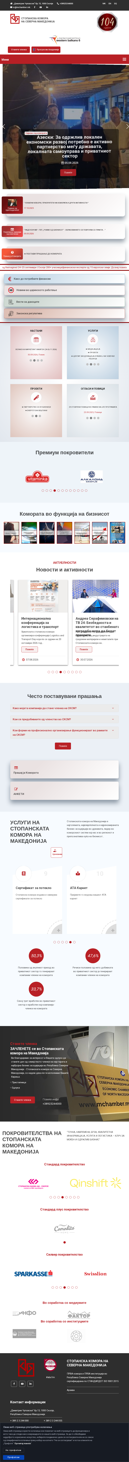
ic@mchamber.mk (21, 7)
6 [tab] (62, 490)
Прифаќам (14, 1457)
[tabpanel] (91, 477)
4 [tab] (54, 490)
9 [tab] (74, 490)
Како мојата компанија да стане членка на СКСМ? (45, 708)
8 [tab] (70, 490)
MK (104, 3)
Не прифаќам (13, 1450)
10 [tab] (78, 490)
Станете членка (19, 49)
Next (112, 477)
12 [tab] (86, 490)
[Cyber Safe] (50, 1364)
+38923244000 (66, 3)
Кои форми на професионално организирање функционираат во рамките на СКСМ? (60, 732)
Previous (17, 477)
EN (110, 3)
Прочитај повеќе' (22, 1443)
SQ (115, 3)
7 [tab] (66, 490)
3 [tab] (51, 490)
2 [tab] (47, 490)
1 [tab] (43, 490)
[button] (4, 126)
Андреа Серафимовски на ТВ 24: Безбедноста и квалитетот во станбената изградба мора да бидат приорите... (38, 627)
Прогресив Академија (47, 49)
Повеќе (64, 172)
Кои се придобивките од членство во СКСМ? (42, 719)
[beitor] (64, 40)
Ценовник (57, 854)
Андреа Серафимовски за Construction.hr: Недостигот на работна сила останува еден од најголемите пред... (91, 627)
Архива (71, 1390)
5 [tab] (58, 490)
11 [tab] (82, 490)
